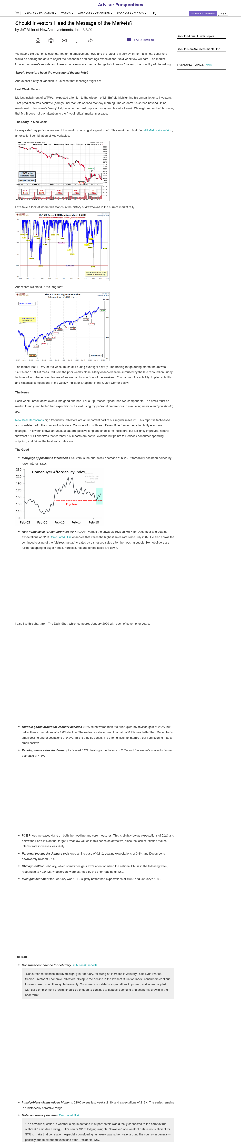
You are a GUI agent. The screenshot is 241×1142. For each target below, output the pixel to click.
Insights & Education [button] (39, 13)
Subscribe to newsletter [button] (203, 13)
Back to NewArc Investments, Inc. (199, 49)
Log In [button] (223, 13)
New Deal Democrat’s (29, 420)
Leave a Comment (143, 39)
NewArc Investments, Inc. (60, 29)
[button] (37, 40)
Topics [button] (66, 13)
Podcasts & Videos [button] (131, 13)
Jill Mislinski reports (84, 965)
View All (208, 64)
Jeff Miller (27, 29)
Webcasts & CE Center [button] (94, 13)
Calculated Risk (61, 537)
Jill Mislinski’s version (158, 130)
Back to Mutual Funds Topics (195, 36)
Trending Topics (190, 64)
